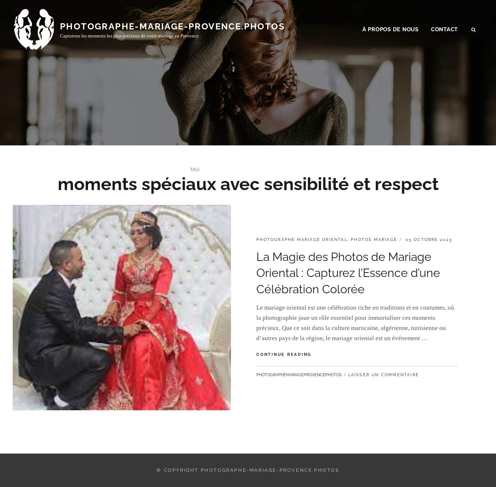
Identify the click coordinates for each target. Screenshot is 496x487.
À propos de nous (390, 29)
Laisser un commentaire (383, 375)
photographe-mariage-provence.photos (172, 26)
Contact (444, 29)
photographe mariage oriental (301, 239)
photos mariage (374, 239)
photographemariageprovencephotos (299, 375)
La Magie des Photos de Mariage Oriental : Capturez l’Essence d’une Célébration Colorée (348, 273)
